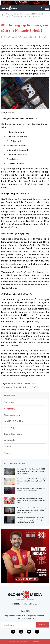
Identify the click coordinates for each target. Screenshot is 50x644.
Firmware (5, 387)
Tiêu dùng (9, 427)
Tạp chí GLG (31, 604)
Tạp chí (7, 446)
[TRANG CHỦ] (2, 15)
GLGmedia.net (15, 383)
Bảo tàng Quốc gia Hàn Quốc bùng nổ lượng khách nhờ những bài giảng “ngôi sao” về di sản (31, 481)
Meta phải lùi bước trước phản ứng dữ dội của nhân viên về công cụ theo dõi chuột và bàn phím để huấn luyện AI (30, 520)
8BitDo (36, 387)
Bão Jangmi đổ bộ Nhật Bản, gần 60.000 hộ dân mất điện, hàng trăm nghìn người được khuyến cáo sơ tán (31, 471)
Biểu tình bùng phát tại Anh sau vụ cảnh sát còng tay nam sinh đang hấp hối (31, 489)
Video (7, 453)
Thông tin (9, 402)
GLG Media (31, 383)
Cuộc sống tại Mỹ (12, 415)
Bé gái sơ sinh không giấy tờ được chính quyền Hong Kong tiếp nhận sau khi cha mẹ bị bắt (31, 500)
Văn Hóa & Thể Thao (14, 421)
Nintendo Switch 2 (22, 387)
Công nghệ (9, 408)
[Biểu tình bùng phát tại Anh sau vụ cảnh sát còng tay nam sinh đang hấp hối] (9, 491)
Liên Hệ (16, 604)
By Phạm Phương (8, 37)
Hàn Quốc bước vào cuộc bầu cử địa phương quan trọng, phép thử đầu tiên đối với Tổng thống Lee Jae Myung (31, 510)
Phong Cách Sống (13, 434)
